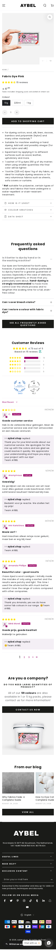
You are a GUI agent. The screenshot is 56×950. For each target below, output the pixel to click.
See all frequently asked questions (28, 324)
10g (6, 102)
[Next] (50, 61)
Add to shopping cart (28, 121)
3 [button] (29, 657)
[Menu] (3, 5)
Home (4, 70)
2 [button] (24, 657)
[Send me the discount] (52, 879)
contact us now (28, 709)
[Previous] (43, 61)
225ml (17, 102)
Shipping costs (22, 92)
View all (28, 812)
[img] (9, 409)
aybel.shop (22, 940)
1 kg (29, 102)
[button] (45, 5)
